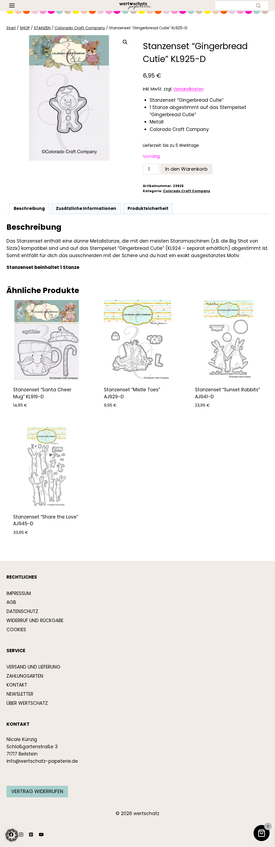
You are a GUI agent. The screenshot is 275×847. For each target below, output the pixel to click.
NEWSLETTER (19, 694)
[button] (125, 42)
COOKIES (16, 629)
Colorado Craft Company (186, 191)
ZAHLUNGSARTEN (24, 676)
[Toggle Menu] (11, 5)
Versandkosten (188, 89)
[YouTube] (41, 834)
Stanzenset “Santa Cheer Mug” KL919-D (42, 393)
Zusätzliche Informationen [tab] (86, 208)
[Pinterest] (31, 834)
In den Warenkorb (186, 169)
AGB (11, 602)
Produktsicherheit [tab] (148, 208)
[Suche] (258, 5)
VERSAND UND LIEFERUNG (33, 667)
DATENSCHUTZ (22, 611)
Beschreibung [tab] (29, 208)
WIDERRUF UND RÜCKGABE (34, 620)
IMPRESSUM (18, 593)
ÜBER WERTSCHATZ (27, 703)
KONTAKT (16, 685)
